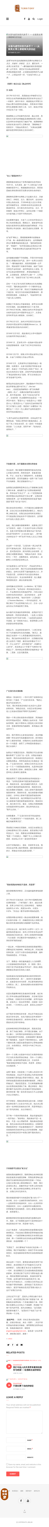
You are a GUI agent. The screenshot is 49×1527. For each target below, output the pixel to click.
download (17, 1365)
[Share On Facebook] (13, 1345)
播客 (21, 1491)
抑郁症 (10, 1339)
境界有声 (29, 1491)
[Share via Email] (21, 1345)
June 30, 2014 (17, 1373)
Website (30, 1457)
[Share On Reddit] (17, 1345)
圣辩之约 (37, 1491)
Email (30, 1449)
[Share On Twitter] (8, 1345)
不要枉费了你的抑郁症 (23, 1386)
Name (29, 1440)
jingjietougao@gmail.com (16, 1331)
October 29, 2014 (19, 1389)
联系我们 (15, 1491)
